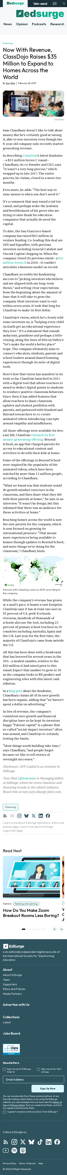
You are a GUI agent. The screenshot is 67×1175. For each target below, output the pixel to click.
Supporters (10, 984)
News (8, 24)
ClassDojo (30, 155)
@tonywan (27, 778)
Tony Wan (10, 83)
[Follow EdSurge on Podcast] (23, 1150)
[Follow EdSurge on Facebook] (57, 1142)
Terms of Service (27, 1163)
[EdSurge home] (15, 3)
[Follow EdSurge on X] (23, 1142)
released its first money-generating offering (29, 437)
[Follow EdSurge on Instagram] (14, 1142)
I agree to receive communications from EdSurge (32, 1111)
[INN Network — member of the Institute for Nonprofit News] (11, 1049)
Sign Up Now (47, 1088)
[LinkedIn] (41, 816)
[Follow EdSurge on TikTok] (40, 1142)
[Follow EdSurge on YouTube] (6, 1150)
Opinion (22, 24)
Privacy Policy (18, 1105)
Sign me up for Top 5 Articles (51, 1070)
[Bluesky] (26, 816)
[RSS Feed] (5, 816)
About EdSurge (12, 975)
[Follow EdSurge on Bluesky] (31, 1142)
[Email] (12, 816)
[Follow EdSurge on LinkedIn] (48, 1142)
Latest (7, 1022)
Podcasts (39, 24)
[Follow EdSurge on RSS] (6, 1142)
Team (6, 979)
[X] (33, 816)
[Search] (64, 3)
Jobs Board (11, 1033)
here (15, 826)
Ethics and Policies (14, 989)
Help (40, 1163)
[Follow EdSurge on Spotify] (14, 1150)
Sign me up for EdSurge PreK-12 (19, 1070)
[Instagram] (19, 816)
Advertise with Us (16, 1005)
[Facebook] (48, 816)
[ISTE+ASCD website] (40, 3)
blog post (15, 691)
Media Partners (12, 993)
